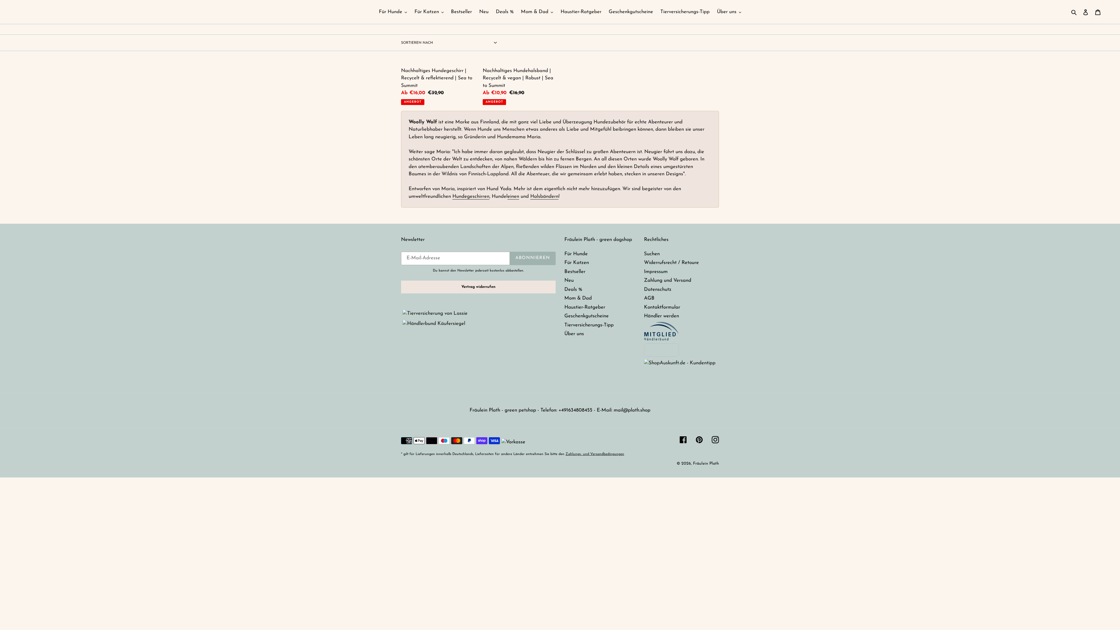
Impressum (656, 271)
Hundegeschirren (470, 196)
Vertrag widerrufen (478, 287)
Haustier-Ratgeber (584, 307)
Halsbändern (544, 196)
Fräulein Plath (706, 463)
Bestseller (574, 271)
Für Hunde (576, 253)
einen (513, 196)
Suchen (652, 253)
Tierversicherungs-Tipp (589, 325)
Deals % (573, 289)
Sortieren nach (417, 43)
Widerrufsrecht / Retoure (671, 262)
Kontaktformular (662, 307)
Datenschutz (657, 289)
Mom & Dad (578, 298)
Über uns (574, 333)
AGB (649, 298)
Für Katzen (576, 262)
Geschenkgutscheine (586, 316)
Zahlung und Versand (667, 280)
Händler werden (661, 316)
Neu (569, 280)
